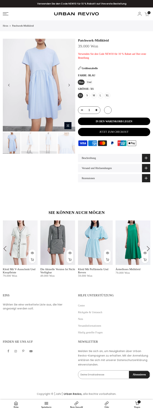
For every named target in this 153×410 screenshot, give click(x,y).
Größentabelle (90, 68)
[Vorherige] (9, 85)
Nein (80, 319)
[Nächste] (69, 85)
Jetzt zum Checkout (114, 131)
